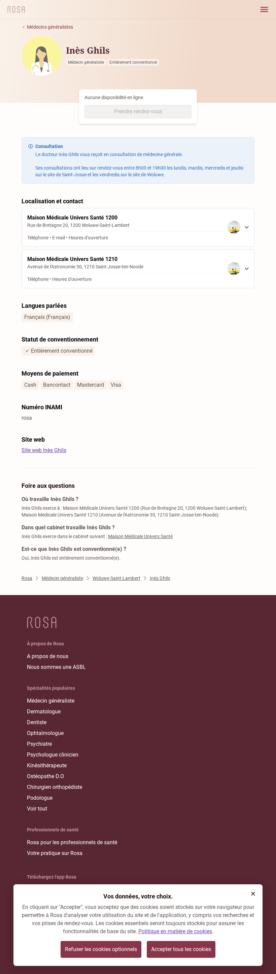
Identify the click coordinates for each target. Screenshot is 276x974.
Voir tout (37, 808)
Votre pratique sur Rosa (54, 853)
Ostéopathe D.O (45, 776)
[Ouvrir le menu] (264, 9)
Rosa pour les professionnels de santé (72, 842)
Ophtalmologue (45, 733)
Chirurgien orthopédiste (54, 787)
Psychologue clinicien (52, 754)
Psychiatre (39, 744)
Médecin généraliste (50, 701)
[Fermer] (253, 894)
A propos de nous (47, 656)
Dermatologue (44, 711)
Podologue (40, 798)
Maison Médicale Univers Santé (140, 536)
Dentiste (36, 722)
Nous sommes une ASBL (56, 667)
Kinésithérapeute (47, 765)
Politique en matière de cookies (175, 931)
